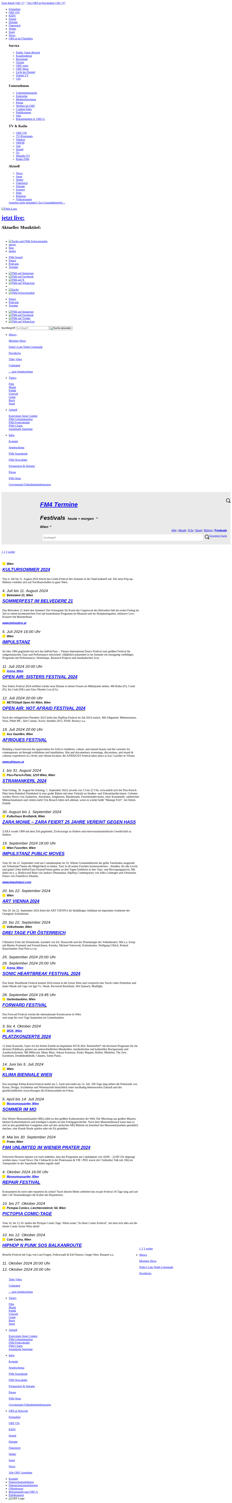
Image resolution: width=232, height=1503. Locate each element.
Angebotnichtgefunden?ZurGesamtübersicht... (37, 202)
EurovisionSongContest (23, 415)
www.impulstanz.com (16, 882)
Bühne (208, 530)
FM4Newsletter (18, 459)
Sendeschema (16, 447)
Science (20, 189)
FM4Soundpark (18, 453)
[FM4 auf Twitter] (19, 318)
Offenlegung (16, 1488)
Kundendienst (24, 55)
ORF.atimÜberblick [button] (21, 38)
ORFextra (22, 65)
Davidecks (15, 353)
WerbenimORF (25, 105)
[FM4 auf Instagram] (21, 273)
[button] (28, 241)
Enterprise (22, 96)
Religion (21, 196)
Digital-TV (22, 75)
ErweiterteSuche (218, 536)
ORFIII (20, 142)
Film (11, 384)
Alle (174, 530)
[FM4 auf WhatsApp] (22, 283)
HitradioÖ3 (23, 155)
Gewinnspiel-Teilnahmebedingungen (30, 484)
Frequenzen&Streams (22, 466)
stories (12, 251)
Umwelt (13, 393)
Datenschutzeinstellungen (23, 1485)
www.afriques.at (13, 761)
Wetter (12, 28)
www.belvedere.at (14, 623)
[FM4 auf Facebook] (21, 276)
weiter (11, 551)
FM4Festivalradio (19, 422)
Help (19, 192)
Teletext (20, 139)
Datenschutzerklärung (21, 1482)
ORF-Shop (22, 68)
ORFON (14, 12)
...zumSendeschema (21, 371)
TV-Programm (24, 136)
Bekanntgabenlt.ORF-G (30, 119)
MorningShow (17, 340)
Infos (11, 435)
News (12, 35)
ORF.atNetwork (18, 1410)
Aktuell (13, 409)
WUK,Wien (14, 1030)
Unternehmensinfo (26, 92)
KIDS (12, 15)
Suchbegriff (8, 327)
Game (12, 397)
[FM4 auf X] (16, 279)
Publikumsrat (23, 112)
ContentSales (24, 109)
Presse (19, 102)
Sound (12, 19)
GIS (18, 78)
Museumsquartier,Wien (23, 1103)
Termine (13, 267)
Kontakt (13, 441)
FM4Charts (15, 425)
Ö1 (18, 152)
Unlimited (14, 365)
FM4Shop (15, 478)
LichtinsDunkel (25, 72)
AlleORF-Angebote (20, 1472)
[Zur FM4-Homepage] (9, 208)
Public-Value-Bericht (28, 52)
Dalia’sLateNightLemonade (26, 346)
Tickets (20, 62)
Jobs (18, 115)
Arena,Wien (15, 671)
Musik (12, 387)
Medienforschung (26, 99)
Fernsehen (14, 9)
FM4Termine (59, 504)
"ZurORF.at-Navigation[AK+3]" (46, 3)
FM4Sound (15, 257)
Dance (12, 260)
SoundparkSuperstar (21, 429)
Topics (12, 377)
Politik (12, 390)
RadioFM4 (22, 159)
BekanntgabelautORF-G (23, 1491)
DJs (190, 530)
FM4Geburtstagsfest (21, 419)
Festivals (221, 530)
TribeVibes (15, 359)
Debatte (13, 22)
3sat (18, 146)
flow (11, 247)
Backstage (22, 59)
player (12, 244)
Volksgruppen (24, 199)
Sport (12, 32)
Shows (12, 334)
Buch (12, 400)
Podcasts (14, 263)
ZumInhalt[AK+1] (12, 3)
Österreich (14, 25)
